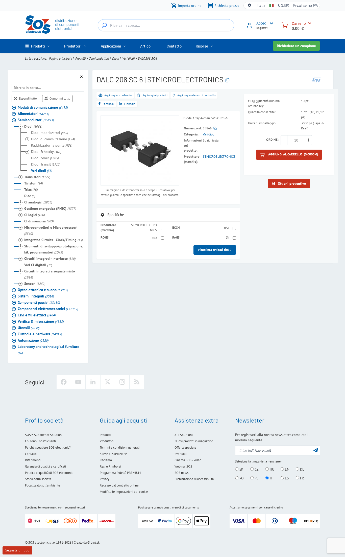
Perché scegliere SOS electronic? (48, 447)
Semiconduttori (99, 58)
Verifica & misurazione (41, 321)
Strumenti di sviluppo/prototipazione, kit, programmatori (53, 249)
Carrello (299, 23)
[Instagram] (122, 382)
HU (271, 469)
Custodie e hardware (40, 334)
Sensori (34, 283)
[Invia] (315, 450)
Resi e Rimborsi (110, 466)
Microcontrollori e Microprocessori (51, 230)
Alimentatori (33, 113)
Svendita (180, 454)
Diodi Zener (45, 158)
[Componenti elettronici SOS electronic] (54, 24)
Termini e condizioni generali (119, 447)
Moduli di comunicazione (43, 107)
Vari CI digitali (38, 265)
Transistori (37, 177)
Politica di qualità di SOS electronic (49, 473)
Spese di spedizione (113, 454)
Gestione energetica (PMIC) (50, 208)
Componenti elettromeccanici (48, 308)
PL (256, 478)
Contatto (31, 454)
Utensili (28, 327)
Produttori (106, 441)
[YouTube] (78, 382)
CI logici (34, 215)
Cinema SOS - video (188, 460)
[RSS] (137, 382)
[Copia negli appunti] (227, 80)
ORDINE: (272, 140)
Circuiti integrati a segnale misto (49, 274)
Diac (29, 196)
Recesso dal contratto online (119, 485)
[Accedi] (249, 27)
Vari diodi (128, 58)
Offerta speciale (185, 447)
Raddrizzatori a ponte (51, 145)
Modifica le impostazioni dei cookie (124, 492)
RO (241, 478)
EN (286, 469)
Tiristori (33, 183)
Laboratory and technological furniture (48, 349)
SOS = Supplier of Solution (43, 435)
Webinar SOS (183, 466)
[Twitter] (108, 382)
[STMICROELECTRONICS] (316, 80)
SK (240, 469)
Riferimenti (32, 460)
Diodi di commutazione (53, 139)
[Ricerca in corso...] (104, 25)
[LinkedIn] (93, 382)
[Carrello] (285, 25)
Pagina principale (60, 58)
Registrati (262, 28)
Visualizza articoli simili (215, 250)
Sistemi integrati (36, 296)
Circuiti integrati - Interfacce (50, 258)
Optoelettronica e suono (43, 289)
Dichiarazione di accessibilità (194, 479)
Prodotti (80, 58)
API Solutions (184, 435)
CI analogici (38, 202)
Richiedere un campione (296, 45)
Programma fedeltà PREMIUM (120, 473)
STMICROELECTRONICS (219, 156)
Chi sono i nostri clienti (40, 441)
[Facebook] (64, 382)
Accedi (261, 23)
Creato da (80, 542)
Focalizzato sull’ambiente (42, 485)
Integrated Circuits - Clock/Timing (53, 240)
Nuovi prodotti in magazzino (194, 441)
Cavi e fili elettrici (37, 315)
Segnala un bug (17, 550)
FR (301, 478)
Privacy (104, 479)
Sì (227, 237)
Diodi (115, 58)
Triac (31, 189)
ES (286, 478)
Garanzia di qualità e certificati (45, 466)
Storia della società (38, 479)
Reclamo (106, 460)
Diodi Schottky (46, 151)
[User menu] (270, 23)
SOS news (181, 473)
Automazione (33, 340)
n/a (226, 227)
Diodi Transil (45, 164)
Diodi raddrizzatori (49, 132)
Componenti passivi (39, 302)
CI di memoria (39, 221)
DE (301, 469)
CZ (256, 469)
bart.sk (95, 542)
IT (271, 478)
